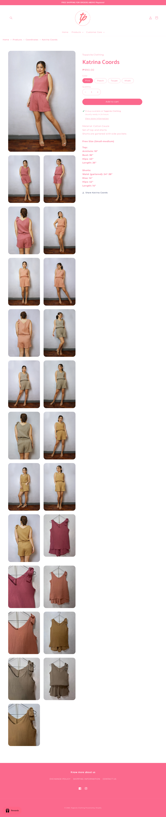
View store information (97, 118)
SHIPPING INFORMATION (86, 779)
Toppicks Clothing (78, 808)
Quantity (86, 87)
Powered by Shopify (93, 808)
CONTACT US (109, 779)
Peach (100, 81)
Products (17, 39)
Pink (87, 81)
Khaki (128, 81)
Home (6, 39)
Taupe (114, 81)
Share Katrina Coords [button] (96, 193)
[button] (11, 18)
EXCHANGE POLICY (60, 779)
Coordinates (32, 39)
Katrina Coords (49, 39)
